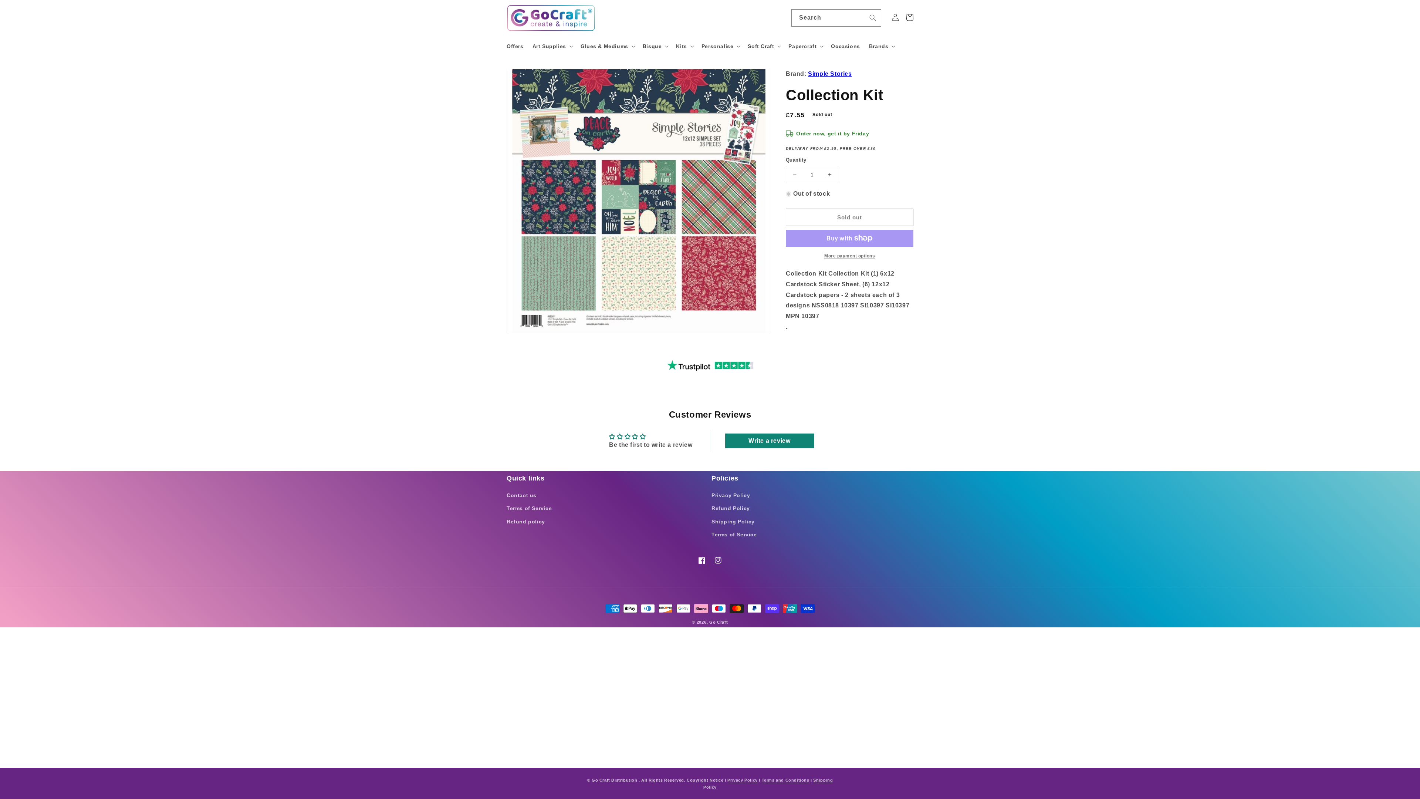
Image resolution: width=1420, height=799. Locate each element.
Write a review (769, 441)
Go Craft (718, 622)
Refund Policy (730, 508)
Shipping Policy (733, 522)
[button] (552, 46)
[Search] (873, 18)
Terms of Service (529, 508)
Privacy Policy (730, 495)
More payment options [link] (849, 256)
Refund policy (526, 522)
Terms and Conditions (785, 780)
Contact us (522, 495)
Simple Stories (830, 74)
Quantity (796, 160)
